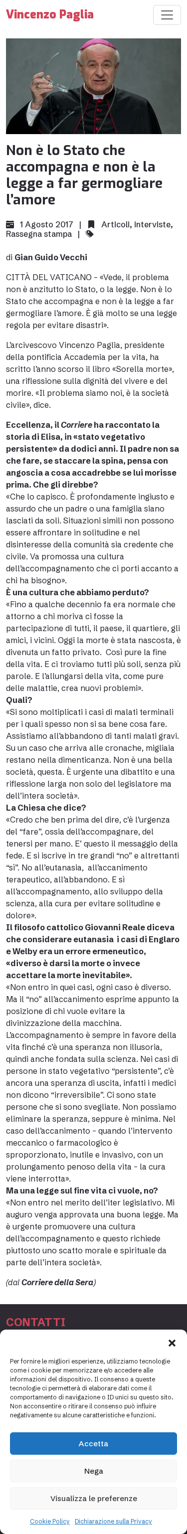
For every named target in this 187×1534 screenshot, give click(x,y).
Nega (93, 1471)
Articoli (115, 224)
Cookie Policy (50, 1521)
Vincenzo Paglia (50, 14)
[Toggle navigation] (167, 15)
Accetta (93, 1443)
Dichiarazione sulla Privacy (113, 1521)
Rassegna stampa (39, 234)
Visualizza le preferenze (93, 1498)
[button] (172, 1342)
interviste (152, 224)
